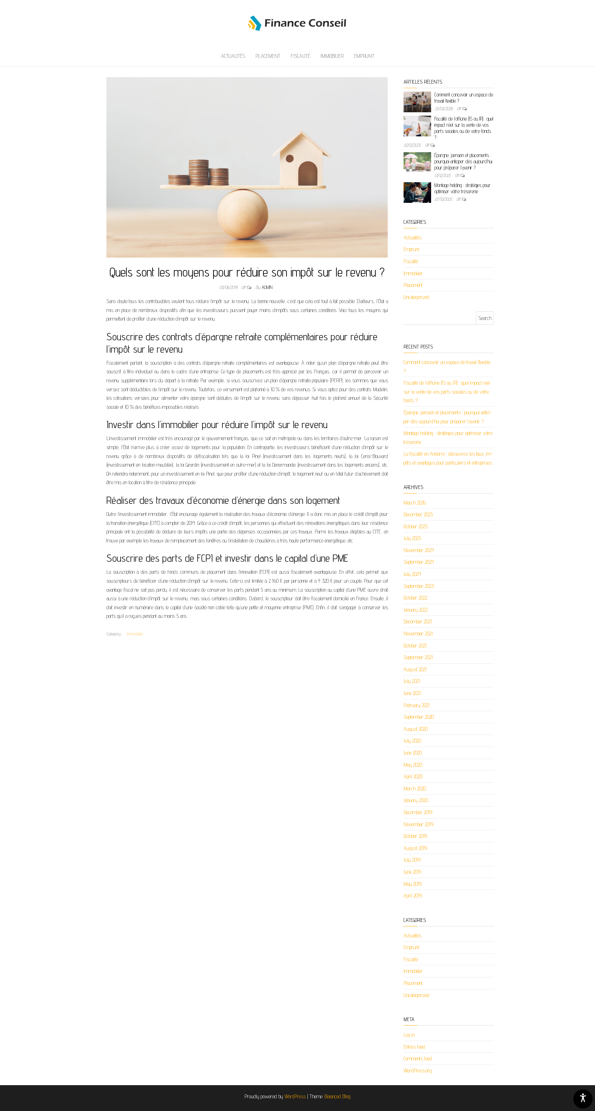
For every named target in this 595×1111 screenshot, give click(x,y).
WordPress (295, 1096)
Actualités (233, 56)
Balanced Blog (337, 1096)
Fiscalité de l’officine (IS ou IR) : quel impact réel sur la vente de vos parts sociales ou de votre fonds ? (464, 128)
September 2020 (419, 717)
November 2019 (418, 824)
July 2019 (412, 859)
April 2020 (413, 776)
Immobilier (332, 56)
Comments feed (418, 1058)
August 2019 (415, 848)
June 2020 (413, 752)
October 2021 (415, 645)
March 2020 (415, 788)
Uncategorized (416, 297)
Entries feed (414, 1046)
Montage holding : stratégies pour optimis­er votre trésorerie (463, 188)
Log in (409, 1034)
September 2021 (418, 657)
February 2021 (417, 705)
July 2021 (412, 681)
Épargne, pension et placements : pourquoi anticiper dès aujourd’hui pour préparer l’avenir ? (463, 161)
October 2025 (416, 526)
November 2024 (419, 550)
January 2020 (416, 800)
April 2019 (413, 895)
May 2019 (412, 884)
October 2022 (415, 597)
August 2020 (416, 729)
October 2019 (415, 836)
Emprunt (364, 56)
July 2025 (412, 538)
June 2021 (412, 693)
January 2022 (416, 609)
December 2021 (418, 621)
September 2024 (419, 562)
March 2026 (415, 502)
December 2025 (418, 514)
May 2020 (413, 764)
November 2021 (418, 633)
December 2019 (418, 812)
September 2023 (419, 586)
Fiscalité (300, 56)
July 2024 (412, 574)
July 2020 (412, 740)
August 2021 (415, 669)
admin (267, 287)
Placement (267, 56)
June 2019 (412, 872)
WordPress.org (418, 1070)
